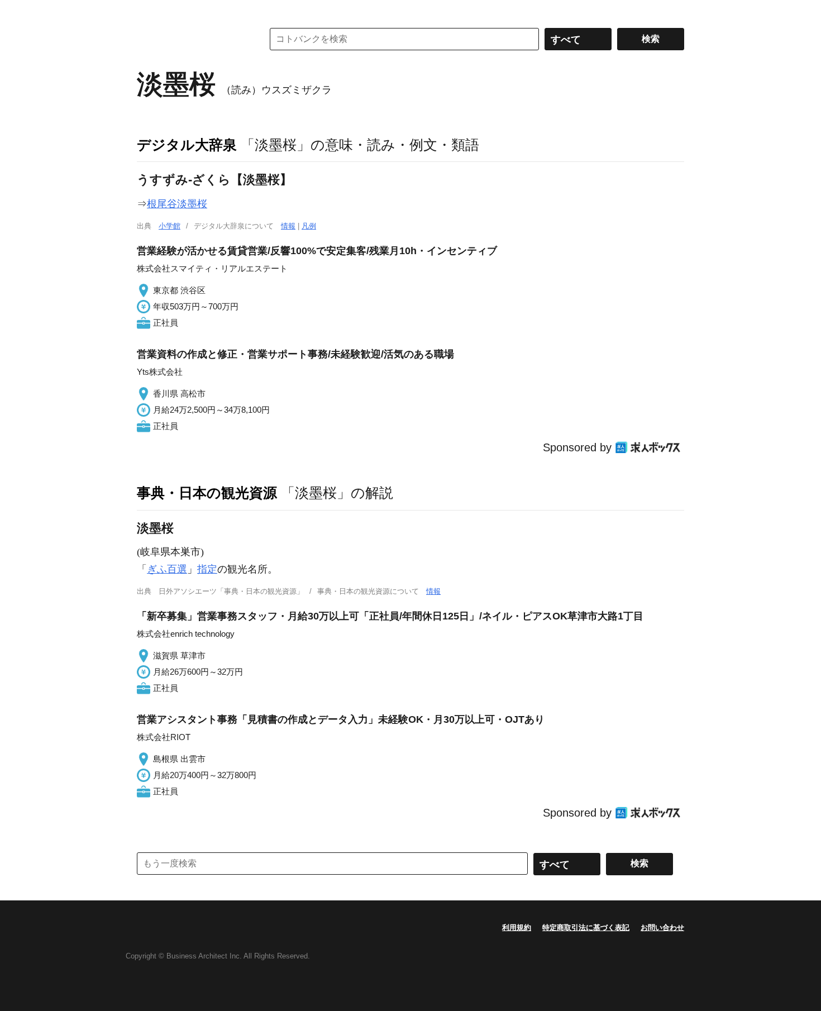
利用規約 (516, 927)
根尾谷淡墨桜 (177, 203)
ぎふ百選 (167, 569)
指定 (207, 569)
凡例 (309, 226)
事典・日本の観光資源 (207, 492)
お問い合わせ (662, 927)
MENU (148, 11)
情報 (288, 226)
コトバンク (192, 39)
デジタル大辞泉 (187, 144)
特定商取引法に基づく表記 (585, 927)
